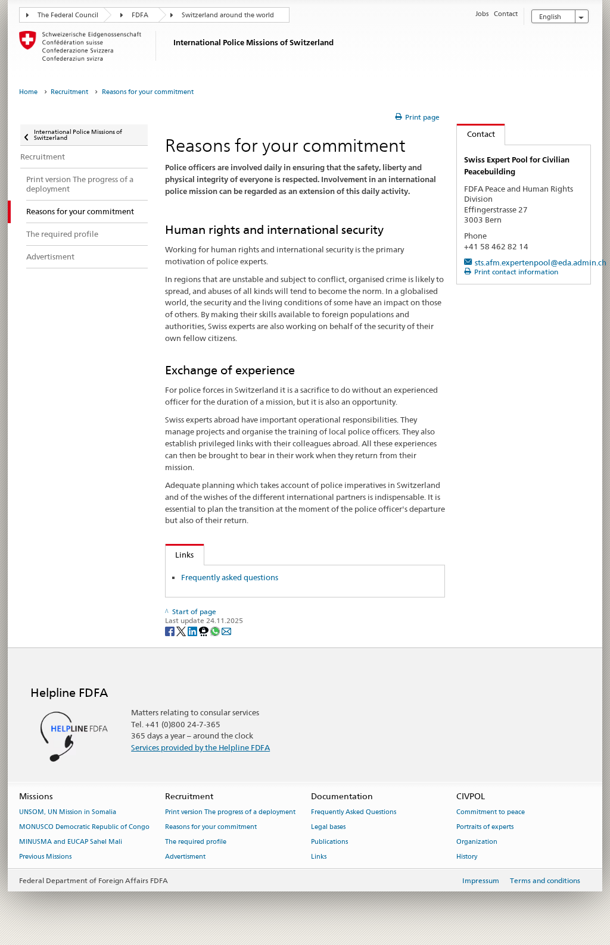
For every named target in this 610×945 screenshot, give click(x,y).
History (466, 856)
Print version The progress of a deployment (230, 812)
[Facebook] (170, 630)
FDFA (140, 15)
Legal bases (328, 827)
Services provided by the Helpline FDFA (200, 747)
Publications (329, 842)
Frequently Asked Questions (353, 812)
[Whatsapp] (216, 630)
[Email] (226, 630)
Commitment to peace (490, 812)
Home (28, 92)
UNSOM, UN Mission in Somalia (67, 812)
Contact (476, 134)
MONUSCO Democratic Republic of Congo (84, 827)
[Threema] (204, 630)
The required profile (195, 842)
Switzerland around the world (228, 15)
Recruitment (69, 92)
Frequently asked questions (229, 577)
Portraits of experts (484, 827)
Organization (476, 842)
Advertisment (185, 856)
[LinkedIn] (193, 630)
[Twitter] (182, 630)
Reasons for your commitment (211, 827)
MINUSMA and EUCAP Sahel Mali (70, 842)
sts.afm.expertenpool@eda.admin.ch (540, 262)
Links (180, 554)
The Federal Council (68, 15)
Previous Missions (45, 856)
